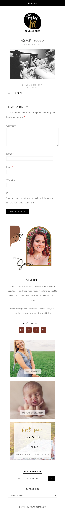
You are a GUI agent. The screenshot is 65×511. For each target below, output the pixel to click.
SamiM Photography (32, 22)
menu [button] (33, 3)
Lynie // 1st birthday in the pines (32, 454)
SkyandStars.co (38, 507)
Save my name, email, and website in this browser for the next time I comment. (30, 200)
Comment (12, 125)
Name (10, 153)
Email (9, 167)
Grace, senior (33, 371)
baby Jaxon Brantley (33, 413)
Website (10, 180)
